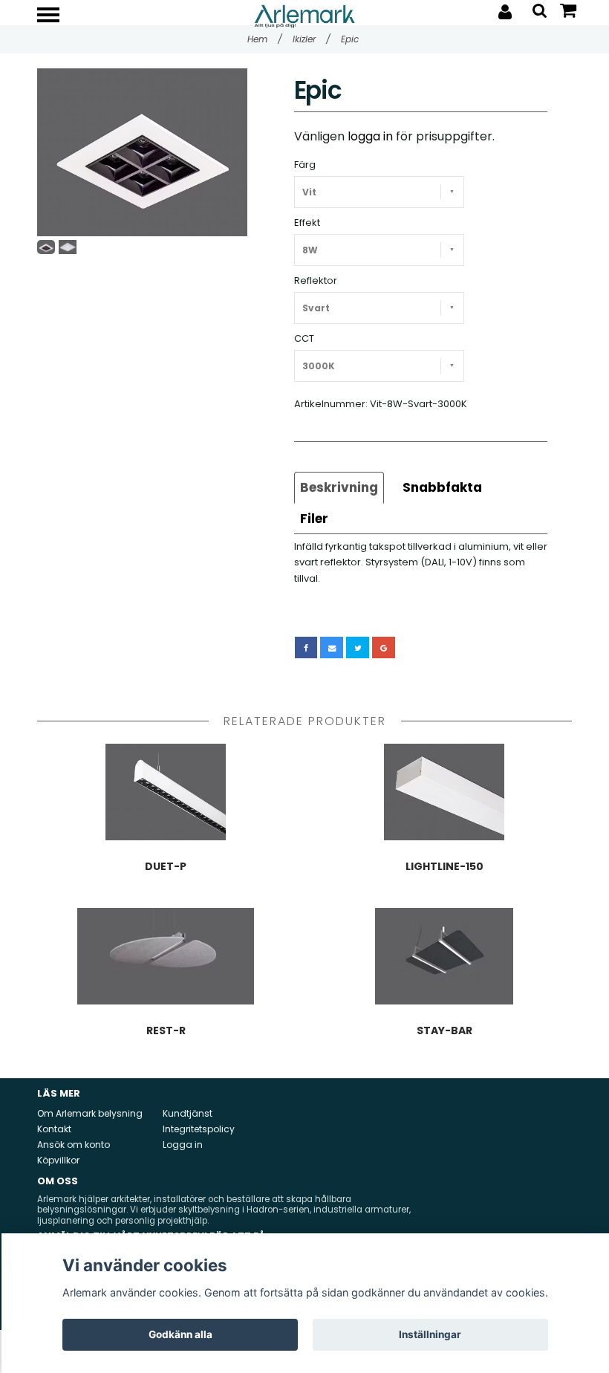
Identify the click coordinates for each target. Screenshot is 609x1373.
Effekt (307, 222)
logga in (370, 136)
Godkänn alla (180, 1334)
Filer (314, 519)
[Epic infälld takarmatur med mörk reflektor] (142, 152)
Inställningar (430, 1334)
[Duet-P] (165, 792)
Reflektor (315, 280)
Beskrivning (339, 487)
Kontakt (54, 1129)
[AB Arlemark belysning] (304, 15)
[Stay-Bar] (444, 956)
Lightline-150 (444, 866)
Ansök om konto (73, 1144)
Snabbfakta (442, 487)
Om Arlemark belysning (90, 1113)
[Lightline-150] (444, 792)
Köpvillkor (58, 1160)
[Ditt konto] (505, 12)
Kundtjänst (187, 1113)
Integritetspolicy (199, 1129)
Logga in (183, 1144)
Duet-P (165, 866)
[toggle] (55, 17)
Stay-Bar (444, 1030)
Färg (305, 165)
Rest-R (166, 1030)
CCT (304, 338)
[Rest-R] (165, 956)
